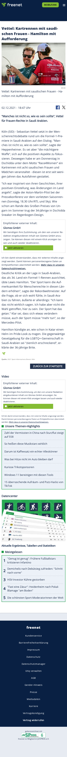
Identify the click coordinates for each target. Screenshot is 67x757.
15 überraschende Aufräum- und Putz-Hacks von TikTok (33, 484)
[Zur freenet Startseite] (11, 4)
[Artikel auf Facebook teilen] (58, 107)
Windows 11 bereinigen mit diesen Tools (28, 475)
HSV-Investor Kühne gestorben (26, 579)
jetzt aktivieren (16, 247)
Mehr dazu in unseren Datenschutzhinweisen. (29, 422)
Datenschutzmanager (33, 663)
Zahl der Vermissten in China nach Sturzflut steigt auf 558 (34, 434)
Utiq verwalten (33, 670)
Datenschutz (33, 656)
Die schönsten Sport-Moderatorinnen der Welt (35, 597)
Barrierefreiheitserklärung (33, 642)
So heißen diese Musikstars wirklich (25, 443)
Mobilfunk (50, 4)
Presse (33, 691)
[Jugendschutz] (33, 735)
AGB (33, 677)
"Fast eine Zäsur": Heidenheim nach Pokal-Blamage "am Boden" (33, 588)
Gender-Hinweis (34, 684)
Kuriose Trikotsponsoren (19, 467)
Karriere (33, 706)
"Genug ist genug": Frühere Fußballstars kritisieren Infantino (31, 560)
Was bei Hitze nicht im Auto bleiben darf (28, 459)
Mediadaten (33, 699)
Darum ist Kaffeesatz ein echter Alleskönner (31, 451)
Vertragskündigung (33, 713)
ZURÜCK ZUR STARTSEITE (47, 366)
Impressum (33, 649)
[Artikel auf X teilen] (63, 107)
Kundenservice (33, 635)
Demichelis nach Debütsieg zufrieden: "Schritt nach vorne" (35, 570)
